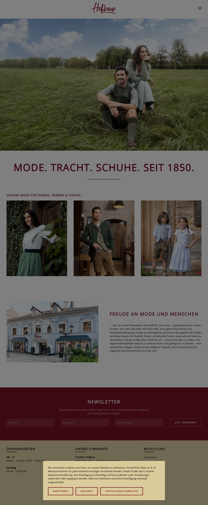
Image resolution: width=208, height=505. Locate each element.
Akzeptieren (60, 491)
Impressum (150, 457)
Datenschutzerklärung (60, 474)
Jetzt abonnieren (185, 422)
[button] (200, 8)
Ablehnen (87, 491)
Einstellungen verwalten (121, 491)
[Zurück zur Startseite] (104, 8)
